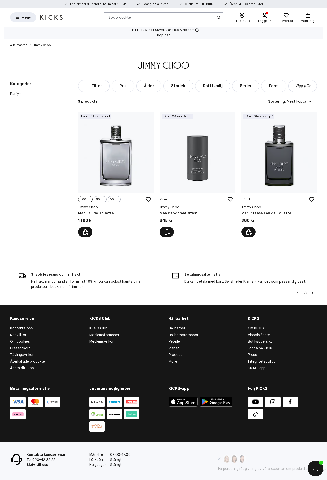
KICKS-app (256, 368)
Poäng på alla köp (155, 4)
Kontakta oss (21, 328)
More (173, 361)
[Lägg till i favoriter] (148, 199)
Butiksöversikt (260, 341)
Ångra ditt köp (22, 368)
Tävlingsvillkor (22, 354)
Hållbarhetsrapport (184, 335)
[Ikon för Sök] (219, 17)
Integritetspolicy (261, 361)
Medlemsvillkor (101, 341)
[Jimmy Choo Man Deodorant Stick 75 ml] (197, 174)
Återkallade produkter (28, 361)
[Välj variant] (85, 232)
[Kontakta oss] (315, 468)
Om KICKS (256, 328)
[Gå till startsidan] (51, 17)
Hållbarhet (177, 328)
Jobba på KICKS (261, 348)
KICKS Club (98, 328)
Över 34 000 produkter (246, 4)
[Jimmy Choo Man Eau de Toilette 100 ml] (116, 174)
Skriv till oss (37, 464)
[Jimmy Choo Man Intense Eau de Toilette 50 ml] (279, 174)
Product (175, 354)
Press (252, 354)
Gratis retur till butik (199, 4)
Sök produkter (120, 17)
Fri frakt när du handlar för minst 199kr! (98, 4)
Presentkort (20, 348)
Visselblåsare (259, 335)
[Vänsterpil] (297, 293)
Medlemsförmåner (104, 335)
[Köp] (167, 232)
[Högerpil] (313, 293)
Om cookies (20, 341)
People (174, 341)
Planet (174, 348)
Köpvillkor (18, 335)
